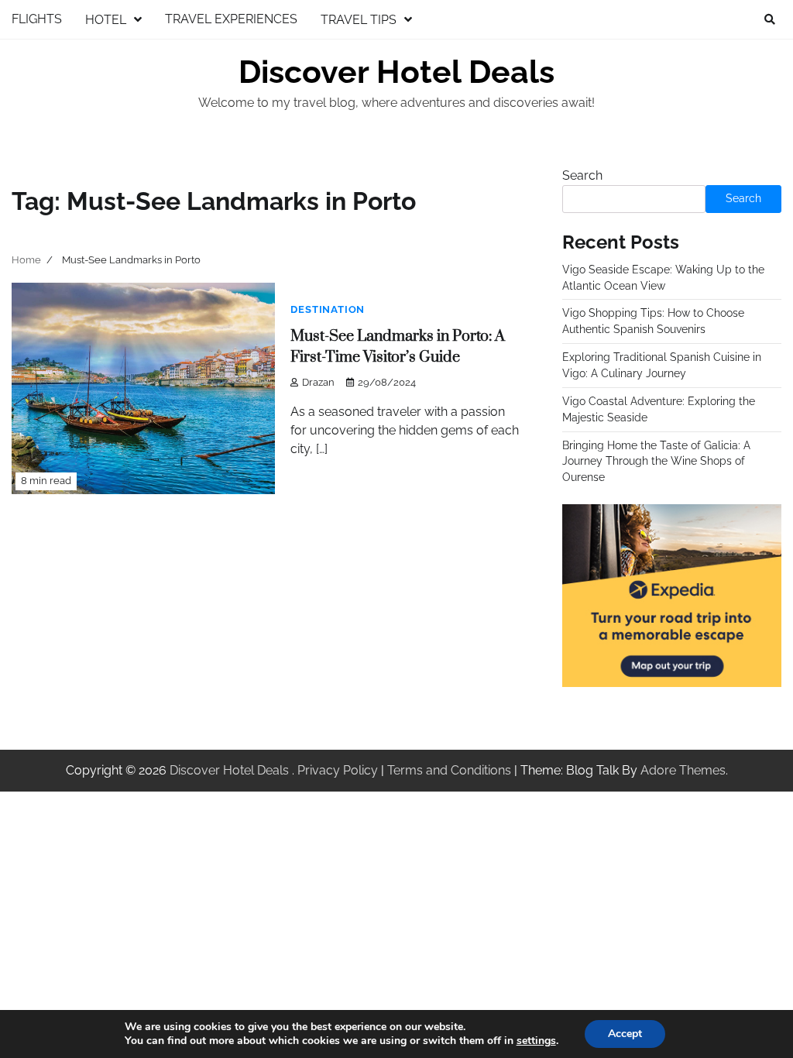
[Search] (769, 19)
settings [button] (536, 1040)
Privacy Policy (337, 770)
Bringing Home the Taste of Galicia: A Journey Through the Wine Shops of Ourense (656, 461)
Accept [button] (625, 1033)
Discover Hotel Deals (396, 72)
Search (582, 175)
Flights (37, 19)
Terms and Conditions (449, 770)
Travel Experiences (231, 19)
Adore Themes (683, 770)
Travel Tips (358, 19)
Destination (327, 309)
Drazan (318, 382)
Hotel (105, 19)
